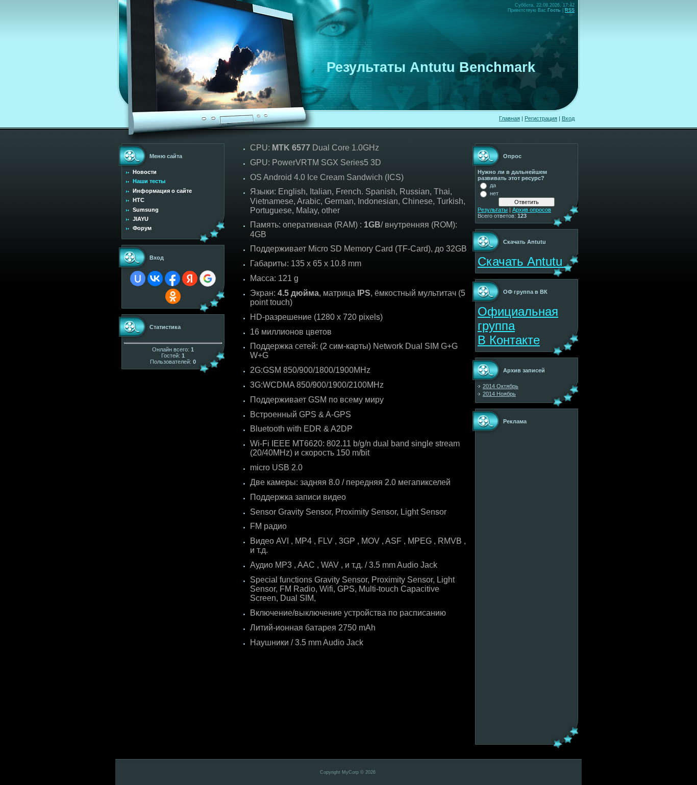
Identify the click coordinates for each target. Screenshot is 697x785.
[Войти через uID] (137, 278)
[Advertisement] (508, 587)
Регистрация (541, 118)
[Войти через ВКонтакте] (155, 278)
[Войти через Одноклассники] (173, 296)
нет (494, 193)
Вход (568, 118)
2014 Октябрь (500, 386)
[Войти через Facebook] (172, 278)
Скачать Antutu (522, 261)
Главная (509, 118)
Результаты (493, 210)
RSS (570, 10)
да (493, 185)
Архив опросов (531, 210)
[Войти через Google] (208, 278)
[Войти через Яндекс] (189, 278)
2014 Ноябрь (499, 394)
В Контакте (509, 340)
